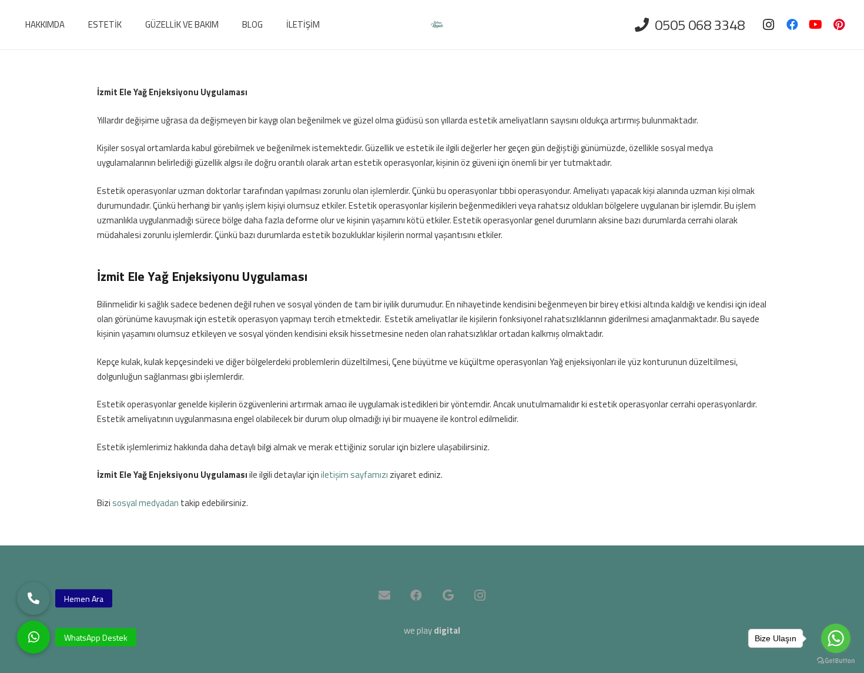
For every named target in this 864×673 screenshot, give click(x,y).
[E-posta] (384, 595)
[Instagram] (769, 24)
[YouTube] (816, 24)
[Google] (448, 595)
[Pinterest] (839, 24)
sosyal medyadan (145, 503)
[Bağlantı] (437, 25)
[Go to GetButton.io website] (836, 661)
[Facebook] (792, 24)
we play (432, 630)
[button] (33, 637)
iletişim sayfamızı (354, 474)
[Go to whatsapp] (835, 638)
